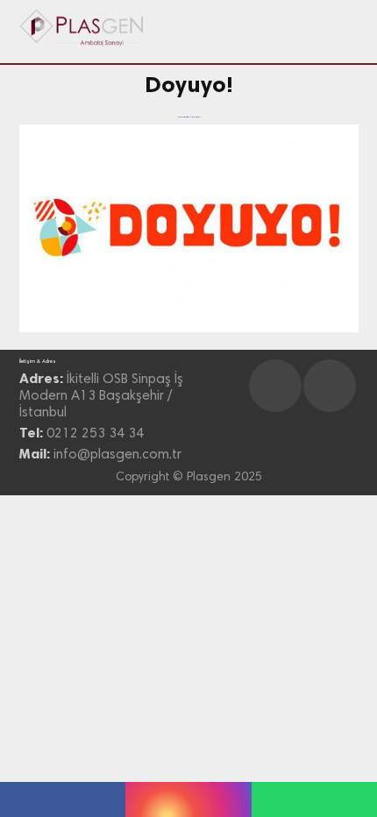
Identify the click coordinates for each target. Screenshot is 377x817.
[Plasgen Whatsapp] (314, 799)
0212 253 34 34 (95, 434)
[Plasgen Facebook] (62, 799)
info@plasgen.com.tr (117, 455)
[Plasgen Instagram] (188, 799)
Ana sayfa (183, 117)
